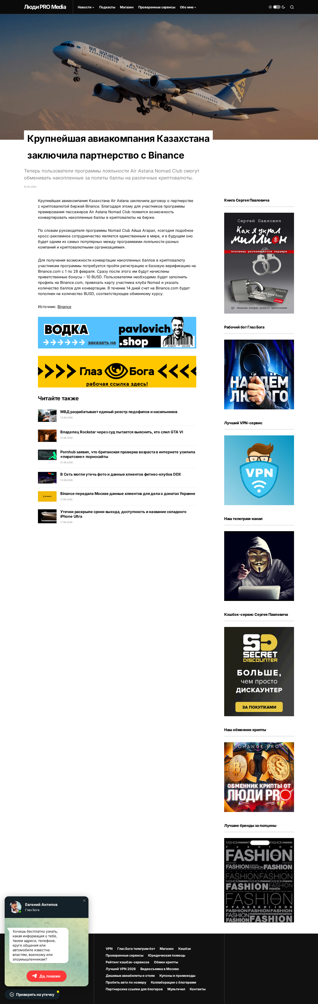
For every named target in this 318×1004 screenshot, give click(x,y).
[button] (84, 900)
